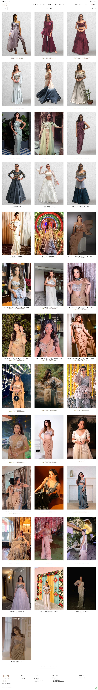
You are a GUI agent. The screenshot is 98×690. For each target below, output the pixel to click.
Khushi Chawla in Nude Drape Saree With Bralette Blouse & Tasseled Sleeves (17, 359)
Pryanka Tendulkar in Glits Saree (81, 611)
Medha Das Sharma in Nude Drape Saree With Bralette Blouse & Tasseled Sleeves (17, 410)
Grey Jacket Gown (17, 206)
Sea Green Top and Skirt (17, 156)
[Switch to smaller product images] (3, 8)
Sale (64, 4)
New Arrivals (50, 4)
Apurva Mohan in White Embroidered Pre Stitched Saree (16, 307)
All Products (58, 4)
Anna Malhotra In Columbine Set (49, 256)
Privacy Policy (36, 678)
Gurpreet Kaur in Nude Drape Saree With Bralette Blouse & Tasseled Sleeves (81, 308)
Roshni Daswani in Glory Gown (17, 611)
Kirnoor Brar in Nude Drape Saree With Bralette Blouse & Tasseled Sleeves (49, 359)
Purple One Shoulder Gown (17, 57)
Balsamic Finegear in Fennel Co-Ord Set (49, 307)
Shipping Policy (36, 681)
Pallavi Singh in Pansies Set (49, 409)
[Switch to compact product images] (5, 8)
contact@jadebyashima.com (59, 681)
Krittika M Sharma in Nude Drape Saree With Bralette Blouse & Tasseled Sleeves (81, 359)
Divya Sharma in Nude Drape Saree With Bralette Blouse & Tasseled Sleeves (81, 257)
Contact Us (23, 678)
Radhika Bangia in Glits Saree (17, 661)
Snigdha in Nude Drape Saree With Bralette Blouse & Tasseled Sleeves (17, 460)
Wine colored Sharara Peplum (49, 57)
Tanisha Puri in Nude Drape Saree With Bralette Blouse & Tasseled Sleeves (49, 460)
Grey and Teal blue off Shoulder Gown (81, 206)
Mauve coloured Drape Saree (81, 156)
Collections (42, 4)
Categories (35, 4)
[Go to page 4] (41, 667)
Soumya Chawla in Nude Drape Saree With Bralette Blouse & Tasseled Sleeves (16, 511)
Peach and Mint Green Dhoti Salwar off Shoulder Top (49, 156)
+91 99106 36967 (58, 1)
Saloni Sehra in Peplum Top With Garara (81, 409)
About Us (22, 676)
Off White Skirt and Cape (49, 206)
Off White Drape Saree (17, 256)
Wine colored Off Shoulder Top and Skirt (81, 57)
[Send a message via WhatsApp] (96, 688)
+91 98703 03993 (57, 680)
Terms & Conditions (37, 676)
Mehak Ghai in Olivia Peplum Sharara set (49, 611)
